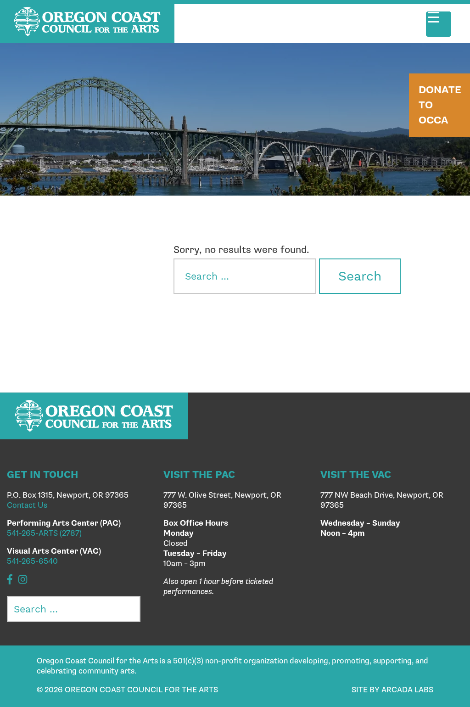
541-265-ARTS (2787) (44, 533)
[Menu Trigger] (438, 24)
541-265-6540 (32, 561)
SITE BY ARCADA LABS (392, 690)
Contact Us (27, 505)
